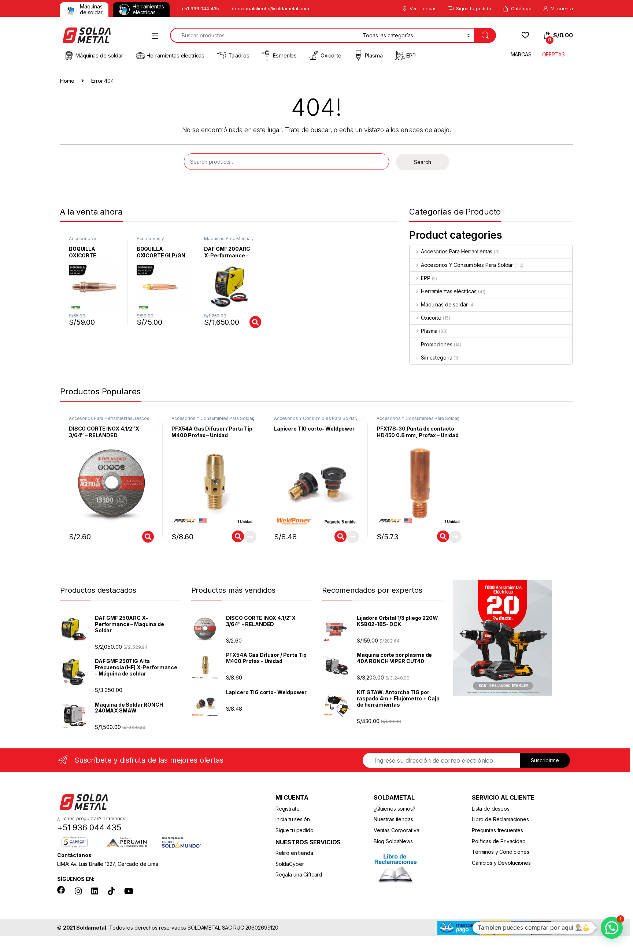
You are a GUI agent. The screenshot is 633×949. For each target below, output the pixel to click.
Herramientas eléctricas (148, 9)
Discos (142, 418)
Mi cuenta (562, 8)
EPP (411, 55)
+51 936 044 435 (200, 8)
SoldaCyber (289, 864)
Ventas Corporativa (396, 830)
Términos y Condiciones (500, 852)
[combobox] (264, 35)
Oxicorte (331, 55)
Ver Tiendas (423, 8)
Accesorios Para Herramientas (456, 251)
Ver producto (250, 322)
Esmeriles (285, 55)
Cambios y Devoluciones (501, 863)
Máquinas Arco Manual (227, 238)
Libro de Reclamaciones (500, 819)
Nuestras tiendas (393, 819)
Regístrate (287, 808)
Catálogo (521, 8)
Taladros (238, 55)
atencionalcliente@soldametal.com (269, 8)
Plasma (373, 55)
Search (422, 162)
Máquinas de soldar (91, 9)
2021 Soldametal (84, 927)
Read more (250, 537)
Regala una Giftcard (298, 874)
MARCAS (521, 54)
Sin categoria (436, 357)
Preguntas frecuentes (497, 830)
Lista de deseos (491, 808)
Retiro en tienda (294, 853)
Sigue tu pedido (473, 8)
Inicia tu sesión (292, 819)
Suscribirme (545, 760)
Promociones (436, 344)
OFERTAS (553, 54)
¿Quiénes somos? (394, 808)
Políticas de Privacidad (499, 841)
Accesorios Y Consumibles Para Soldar (467, 265)
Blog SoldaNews (393, 841)
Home (67, 81)
